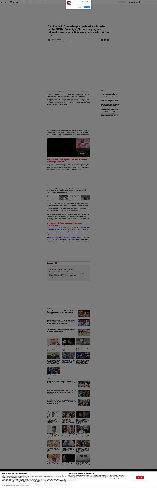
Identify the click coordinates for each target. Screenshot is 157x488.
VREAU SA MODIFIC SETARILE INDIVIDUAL (140, 480)
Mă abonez (87, 7)
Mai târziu (80, 7)
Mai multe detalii (26, 477)
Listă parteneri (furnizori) (72, 480)
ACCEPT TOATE (140, 477)
